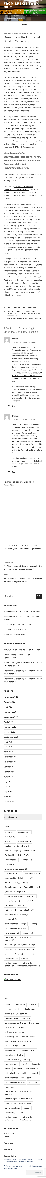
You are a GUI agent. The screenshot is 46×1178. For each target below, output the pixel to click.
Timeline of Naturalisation (15, 629)
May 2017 (8, 792)
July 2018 (8, 742)
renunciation (12, 933)
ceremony (26, 860)
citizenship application (16, 869)
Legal (10, 308)
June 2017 (8, 787)
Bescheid (29, 851)
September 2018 (11, 737)
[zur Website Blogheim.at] (12, 979)
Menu (24, 25)
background (24, 841)
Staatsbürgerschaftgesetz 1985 (24, 318)
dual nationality (16, 311)
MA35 (22, 905)
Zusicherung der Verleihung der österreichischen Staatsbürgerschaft (22, 964)
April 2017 (8, 797)
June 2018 (8, 747)
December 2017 (11, 757)
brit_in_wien (28, 34)
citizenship (11, 864)
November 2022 (11, 697)
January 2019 (9, 732)
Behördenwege (13, 851)
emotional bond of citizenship (19, 878)
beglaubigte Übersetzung (17, 846)
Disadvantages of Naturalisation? (18, 624)
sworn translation (14, 954)
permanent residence (15, 924)
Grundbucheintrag (14, 896)
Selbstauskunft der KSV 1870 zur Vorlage (19, 938)
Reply (14, 406)
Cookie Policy (12, 1168)
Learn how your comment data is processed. (23, 549)
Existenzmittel (12, 882)
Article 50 (10, 837)
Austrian (10, 841)
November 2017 (11, 762)
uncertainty (11, 958)
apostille (10, 832)
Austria (23, 837)
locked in (10, 905)
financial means (13, 887)
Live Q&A (28, 901)
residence (27, 933)
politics (33, 924)
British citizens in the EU (17, 855)
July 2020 (8, 707)
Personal (31, 308)
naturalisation (27, 910)
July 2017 (8, 782)
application (24, 832)
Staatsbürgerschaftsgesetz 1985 (18, 129)
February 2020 (10, 712)
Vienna (25, 958)
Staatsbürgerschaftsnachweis (19, 949)
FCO (26, 882)
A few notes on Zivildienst (15, 634)
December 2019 (11, 717)
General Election (32, 887)
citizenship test (13, 873)
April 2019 (8, 722)
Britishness (11, 860)
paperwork (11, 919)
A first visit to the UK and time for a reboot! (22, 612)
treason (30, 954)
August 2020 (9, 702)
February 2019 (10, 727)
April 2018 (8, 752)
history (31, 896)
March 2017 (9, 802)
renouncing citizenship (16, 928)
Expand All (9, 1133)
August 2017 (9, 777)
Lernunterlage (12, 901)
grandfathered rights (15, 892)
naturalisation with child (16, 915)
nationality (10, 910)
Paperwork (20, 308)
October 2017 (9, 767)
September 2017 (11, 772)
